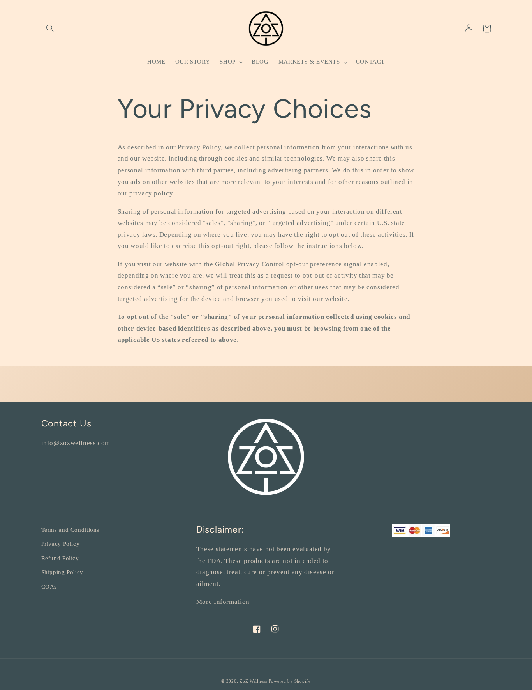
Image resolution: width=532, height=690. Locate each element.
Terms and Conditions (70, 530)
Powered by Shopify (290, 681)
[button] (50, 28)
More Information (223, 601)
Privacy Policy (60, 544)
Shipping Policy (62, 572)
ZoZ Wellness (254, 681)
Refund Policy (60, 558)
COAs (49, 587)
